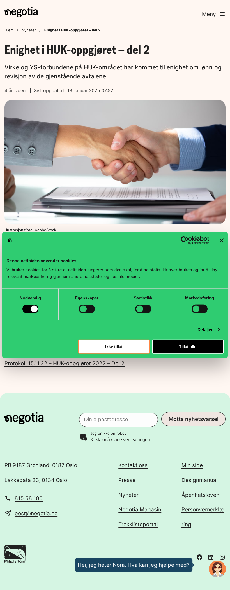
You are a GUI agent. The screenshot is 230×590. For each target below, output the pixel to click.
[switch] (87, 309)
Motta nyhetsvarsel (194, 419)
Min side (192, 465)
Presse (126, 480)
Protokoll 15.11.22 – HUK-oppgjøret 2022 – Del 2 (64, 363)
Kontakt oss (133, 465)
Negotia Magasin (139, 509)
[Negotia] (21, 12)
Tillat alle (187, 346)
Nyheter (29, 30)
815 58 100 (29, 498)
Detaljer (205, 329)
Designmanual (199, 480)
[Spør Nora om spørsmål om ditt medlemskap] (217, 569)
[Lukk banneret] (222, 240)
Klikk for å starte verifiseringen (120, 439)
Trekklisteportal (138, 524)
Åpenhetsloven (200, 494)
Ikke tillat (114, 346)
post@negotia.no (36, 513)
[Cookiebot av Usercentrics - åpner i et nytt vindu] (184, 240)
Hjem (8, 30)
